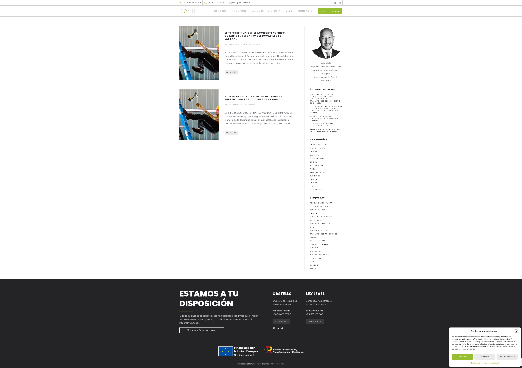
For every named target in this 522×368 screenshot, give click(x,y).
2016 (312, 262)
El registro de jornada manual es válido (322, 125)
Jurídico (314, 155)
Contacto (305, 11)
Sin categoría (317, 148)
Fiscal (313, 169)
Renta (313, 268)
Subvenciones (317, 159)
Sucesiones (316, 190)
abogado (314, 237)
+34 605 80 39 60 (191, 3)
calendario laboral (320, 206)
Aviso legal (494, 363)
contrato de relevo (320, 244)
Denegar (485, 356)
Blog (289, 11)
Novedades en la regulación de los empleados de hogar (325, 130)
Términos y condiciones (258, 364)
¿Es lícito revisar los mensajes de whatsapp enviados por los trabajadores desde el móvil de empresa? (325, 99)
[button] (516, 331)
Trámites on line (330, 11)
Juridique (315, 176)
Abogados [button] (239, 11)
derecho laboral (319, 210)
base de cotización (320, 224)
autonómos (316, 220)
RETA (312, 227)
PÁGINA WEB (315, 321)
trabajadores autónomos (323, 234)
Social (313, 162)
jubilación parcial (320, 255)
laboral (314, 213)
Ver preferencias (507, 356)
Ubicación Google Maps (203, 330)
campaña (314, 265)
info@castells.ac (242, 3)
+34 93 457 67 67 (216, 3)
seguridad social (319, 230)
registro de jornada (321, 217)
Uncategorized (318, 145)
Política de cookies (479, 363)
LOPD (312, 186)
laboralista (316, 258)
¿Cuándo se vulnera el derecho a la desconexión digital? (324, 118)
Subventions (316, 165)
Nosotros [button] (219, 11)
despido (314, 248)
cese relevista (317, 241)
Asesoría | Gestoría (266, 11)
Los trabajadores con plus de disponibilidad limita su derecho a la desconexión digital (326, 109)
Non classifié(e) (318, 172)
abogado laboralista (321, 203)
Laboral (314, 152)
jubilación (315, 251)
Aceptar (462, 356)
